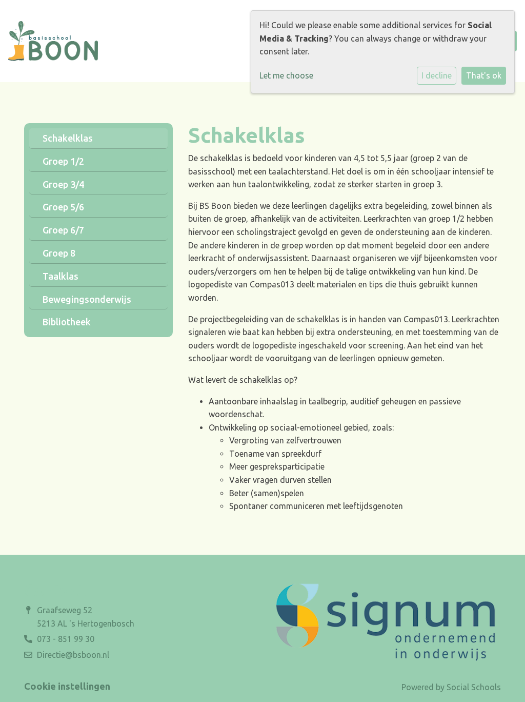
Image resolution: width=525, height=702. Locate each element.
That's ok (483, 75)
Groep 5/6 (63, 207)
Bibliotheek (67, 322)
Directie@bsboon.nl (73, 654)
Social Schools (474, 687)
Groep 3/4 (63, 184)
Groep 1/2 (63, 161)
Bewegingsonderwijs (87, 299)
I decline (436, 75)
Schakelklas (68, 138)
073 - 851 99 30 (65, 639)
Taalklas (60, 276)
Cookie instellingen (67, 686)
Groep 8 (59, 253)
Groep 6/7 (63, 230)
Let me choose (286, 75)
